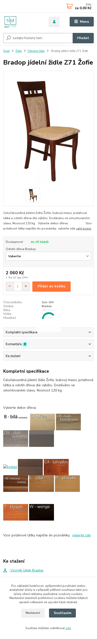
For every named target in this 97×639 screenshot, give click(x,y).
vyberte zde (81, 535)
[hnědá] (10, 466)
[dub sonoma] (15, 438)
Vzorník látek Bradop (26, 570)
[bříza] (42, 421)
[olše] (41, 483)
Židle (18, 51)
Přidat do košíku (51, 286)
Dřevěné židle (36, 51)
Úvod (6, 51)
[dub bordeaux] (68, 421)
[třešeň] (15, 512)
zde (68, 628)
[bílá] (15, 421)
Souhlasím (62, 613)
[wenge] (41, 512)
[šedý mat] (41, 438)
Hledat (83, 38)
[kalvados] (56, 466)
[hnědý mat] (30, 466)
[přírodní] (67, 483)
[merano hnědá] (15, 483)
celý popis (83, 228)
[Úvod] (22, 22)
